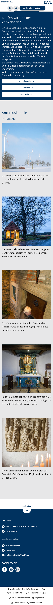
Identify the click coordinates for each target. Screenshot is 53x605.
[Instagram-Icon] (17, 569)
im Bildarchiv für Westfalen (17, 555)
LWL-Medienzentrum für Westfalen (21, 526)
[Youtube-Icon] (11, 569)
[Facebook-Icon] (4, 569)
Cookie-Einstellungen (37, 593)
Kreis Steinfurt (11, 531)
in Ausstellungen (12, 545)
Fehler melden (36, 602)
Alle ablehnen (26, 87)
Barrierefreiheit (16, 593)
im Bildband (10, 550)
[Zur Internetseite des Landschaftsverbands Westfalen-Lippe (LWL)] (48, 2)
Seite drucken (19, 602)
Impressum (39, 598)
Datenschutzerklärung (13, 75)
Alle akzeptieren (26, 81)
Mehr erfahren (26, 94)
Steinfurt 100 (7, 1)
